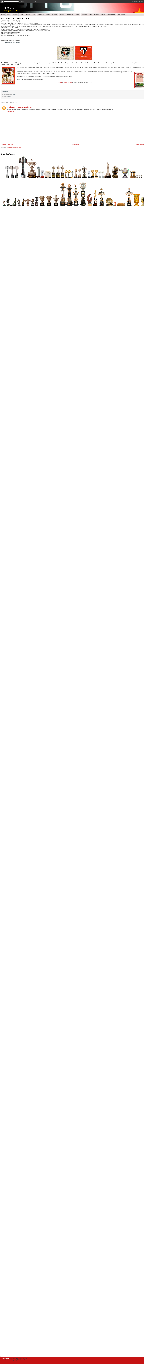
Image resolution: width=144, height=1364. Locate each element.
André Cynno (11, 107)
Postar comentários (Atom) (13, 147)
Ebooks (28, 14)
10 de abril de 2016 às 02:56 (24, 107)
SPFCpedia (5, 1358)
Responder (10, 111)
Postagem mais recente (8, 144)
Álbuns (48, 14)
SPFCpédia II (121, 14)
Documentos (69, 14)
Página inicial (75, 144)
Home (3, 14)
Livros (21, 14)
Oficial (8, 14)
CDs (9, 96)
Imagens (96, 14)
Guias (33, 14)
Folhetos (54, 14)
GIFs (90, 14)
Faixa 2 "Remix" (67, 82)
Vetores (103, 14)
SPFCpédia (8, 8)
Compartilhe (5, 91)
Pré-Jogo (84, 14)
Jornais (62, 14)
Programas (41, 14)
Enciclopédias (111, 14)
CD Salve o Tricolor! (10, 42)
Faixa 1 (60, 82)
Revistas (15, 14)
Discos (77, 14)
